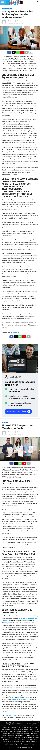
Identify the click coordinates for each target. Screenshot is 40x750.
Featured (16, 333)
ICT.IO (12, 20)
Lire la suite (25, 744)
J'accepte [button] (11, 747)
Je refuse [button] (32, 744)
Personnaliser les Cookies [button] (24, 747)
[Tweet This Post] (16, 463)
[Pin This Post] (22, 52)
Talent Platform (11, 715)
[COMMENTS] (30, 52)
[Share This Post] (14, 52)
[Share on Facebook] (9, 52)
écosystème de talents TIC (21, 699)
